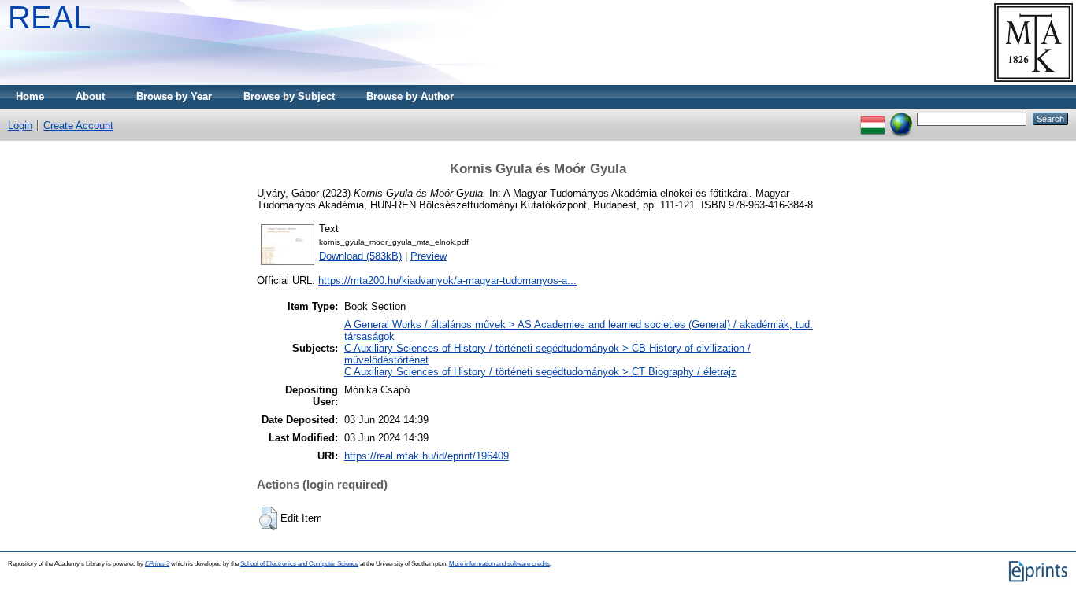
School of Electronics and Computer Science (299, 563)
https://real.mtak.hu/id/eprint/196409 (426, 456)
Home (30, 96)
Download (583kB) (360, 256)
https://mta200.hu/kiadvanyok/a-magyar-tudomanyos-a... (447, 280)
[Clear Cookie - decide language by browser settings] (901, 118)
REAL (49, 17)
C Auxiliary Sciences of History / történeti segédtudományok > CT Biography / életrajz (540, 372)
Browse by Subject (289, 96)
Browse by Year (174, 96)
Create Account (78, 125)
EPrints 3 (157, 563)
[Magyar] (872, 118)
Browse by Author (410, 96)
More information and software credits (499, 563)
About (90, 96)
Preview (428, 256)
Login (20, 125)
